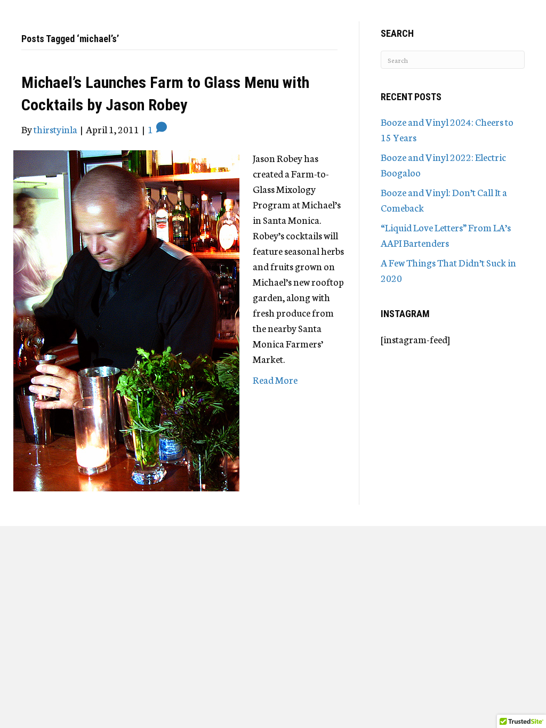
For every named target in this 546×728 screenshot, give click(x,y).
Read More (275, 379)
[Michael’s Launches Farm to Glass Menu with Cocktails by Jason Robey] (126, 319)
